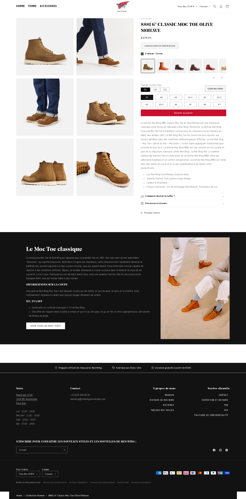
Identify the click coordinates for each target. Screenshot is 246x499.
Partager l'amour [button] (152, 212)
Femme (32, 6)
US (165, 89)
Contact (223, 395)
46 (205, 104)
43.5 (161, 104)
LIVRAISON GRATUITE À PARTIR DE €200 (159, 46)
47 (219, 104)
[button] (21, 6)
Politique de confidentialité (211, 415)
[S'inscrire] (64, 450)
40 (161, 97)
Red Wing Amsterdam (31, 482)
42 (205, 97)
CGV (226, 410)
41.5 (190, 97)
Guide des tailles (215, 88)
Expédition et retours (215, 400)
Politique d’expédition (78, 482)
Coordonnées (123, 482)
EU (145, 89)
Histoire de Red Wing (162, 400)
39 (147, 97)
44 (176, 104)
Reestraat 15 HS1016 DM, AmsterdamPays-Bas (26, 399)
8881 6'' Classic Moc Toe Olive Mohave (68, 495)
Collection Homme (35, 495)
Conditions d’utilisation (141, 482)
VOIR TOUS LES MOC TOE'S (45, 325)
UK (155, 89)
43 (147, 104)
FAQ (226, 405)
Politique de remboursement (103, 482)
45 (190, 104)
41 (176, 97)
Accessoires (48, 6)
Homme (20, 6)
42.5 (219, 97)
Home (19, 495)
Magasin (169, 395)
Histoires (168, 405)
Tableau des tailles (162, 410)
